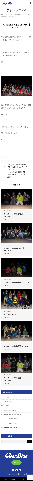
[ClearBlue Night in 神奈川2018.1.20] (16, 199)
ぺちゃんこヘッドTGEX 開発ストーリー (11, 418)
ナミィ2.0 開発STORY (6, 401)
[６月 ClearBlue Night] (16, 299)
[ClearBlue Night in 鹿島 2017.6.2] (16, 331)
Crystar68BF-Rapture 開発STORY (9, 410)
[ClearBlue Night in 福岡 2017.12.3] (16, 267)
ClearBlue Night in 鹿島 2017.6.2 (16, 346)
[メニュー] (30, 3)
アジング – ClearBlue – (16, 479)
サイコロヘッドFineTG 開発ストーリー (11, 423)
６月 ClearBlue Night (11, 314)
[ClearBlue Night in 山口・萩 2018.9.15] (16, 233)
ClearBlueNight (7, 211)
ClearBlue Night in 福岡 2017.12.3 (16, 282)
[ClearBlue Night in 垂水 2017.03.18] (16, 363)
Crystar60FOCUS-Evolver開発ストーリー (11, 414)
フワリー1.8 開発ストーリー (8, 405)
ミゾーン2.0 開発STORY (7, 397)
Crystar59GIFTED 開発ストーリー (9, 427)
